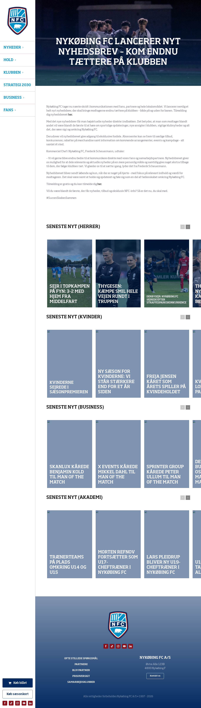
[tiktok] (11, 703)
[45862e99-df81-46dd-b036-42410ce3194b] (166, 454)
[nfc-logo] (17, 20)
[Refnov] (118, 544)
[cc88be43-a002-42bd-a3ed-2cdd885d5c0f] (118, 454)
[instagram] (17, 703)
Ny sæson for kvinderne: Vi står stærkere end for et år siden (116, 382)
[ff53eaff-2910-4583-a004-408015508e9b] (166, 364)
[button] (182, 227)
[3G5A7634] (69, 364)
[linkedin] (30, 703)
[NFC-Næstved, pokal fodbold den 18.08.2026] (118, 273)
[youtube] (24, 703)
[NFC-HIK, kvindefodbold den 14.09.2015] (118, 364)
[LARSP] (166, 544)
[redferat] (69, 273)
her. (70, 114)
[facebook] (5, 703)
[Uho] (69, 544)
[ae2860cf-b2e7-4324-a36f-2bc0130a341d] (166, 273)
